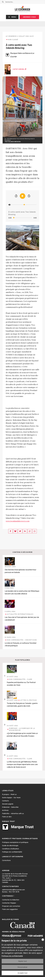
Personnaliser (22, 967)
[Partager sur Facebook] (10, 531)
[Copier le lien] (30, 531)
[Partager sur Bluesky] (15, 531)
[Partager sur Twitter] (20, 531)
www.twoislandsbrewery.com (17, 521)
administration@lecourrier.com (13, 890)
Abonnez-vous (29, 17)
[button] (12, 17)
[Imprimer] (34, 531)
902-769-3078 (14, 892)
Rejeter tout (22, 961)
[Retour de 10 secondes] (16, 196)
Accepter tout (22, 973)
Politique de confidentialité (12, 956)
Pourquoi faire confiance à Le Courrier (22, 55)
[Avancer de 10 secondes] (29, 196)
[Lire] (22, 196)
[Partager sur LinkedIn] (25, 531)
